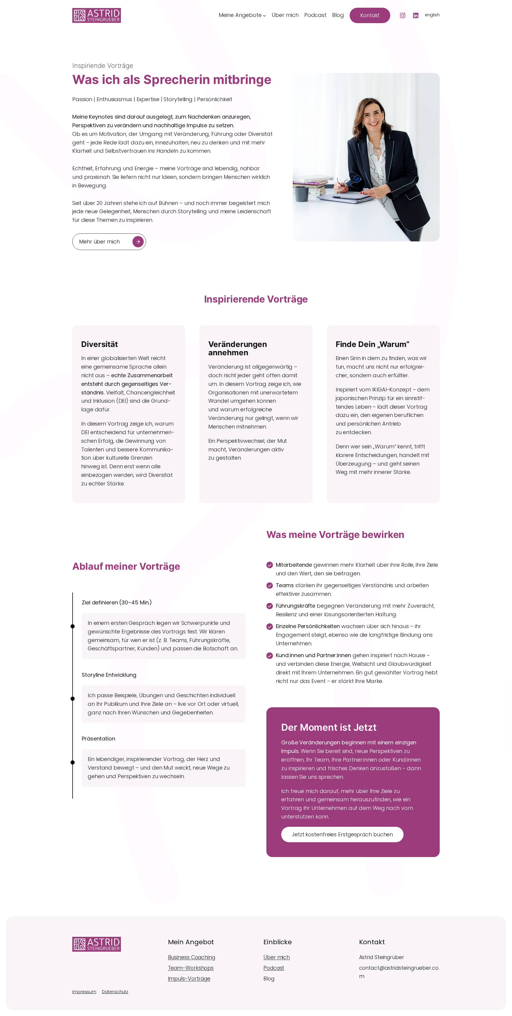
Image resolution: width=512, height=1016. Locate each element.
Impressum (84, 992)
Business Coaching (191, 957)
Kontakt (370, 15)
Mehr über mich (99, 241)
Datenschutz (115, 992)
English (432, 15)
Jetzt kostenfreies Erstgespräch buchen (342, 834)
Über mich (276, 957)
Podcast (273, 968)
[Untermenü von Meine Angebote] (264, 15)
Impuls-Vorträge (189, 978)
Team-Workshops (191, 968)
